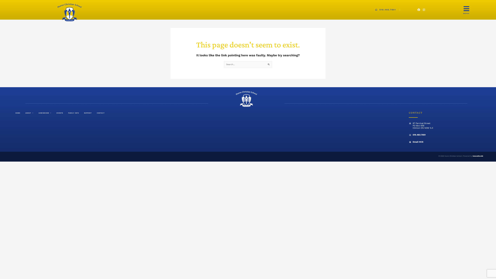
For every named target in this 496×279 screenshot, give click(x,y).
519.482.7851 (419, 135)
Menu (466, 13)
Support (88, 113)
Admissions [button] (44, 113)
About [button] (28, 113)
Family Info (73, 113)
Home (18, 113)
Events (60, 113)
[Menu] (466, 8)
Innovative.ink (478, 156)
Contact (101, 113)
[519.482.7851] (410, 135)
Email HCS (418, 142)
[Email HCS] (410, 142)
